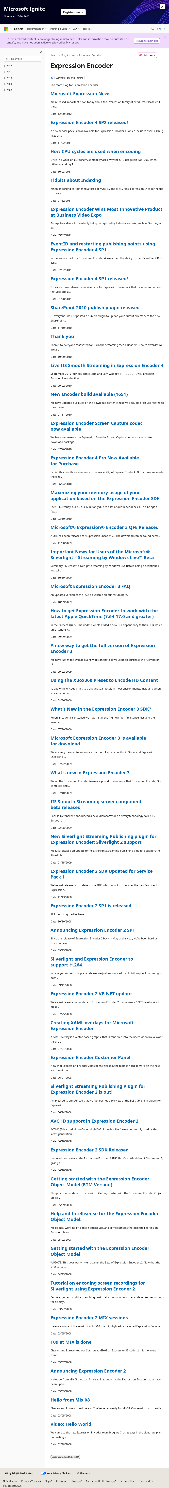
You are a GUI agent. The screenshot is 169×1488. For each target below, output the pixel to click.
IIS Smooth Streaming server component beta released (96, 804)
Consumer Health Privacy (100, 1481)
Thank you (62, 336)
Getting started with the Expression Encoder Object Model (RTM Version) (100, 1182)
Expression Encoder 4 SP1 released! (89, 278)
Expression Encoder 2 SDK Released (90, 1150)
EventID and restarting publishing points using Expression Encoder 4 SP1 (103, 247)
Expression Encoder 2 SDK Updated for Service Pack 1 (102, 874)
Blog (47, 1481)
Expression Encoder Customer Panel (90, 1057)
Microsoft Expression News (81, 93)
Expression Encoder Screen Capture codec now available (97, 426)
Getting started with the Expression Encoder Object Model (100, 1251)
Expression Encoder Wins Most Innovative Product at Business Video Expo (106, 212)
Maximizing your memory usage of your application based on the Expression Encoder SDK (105, 495)
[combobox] (22, 58)
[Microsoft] (6, 29)
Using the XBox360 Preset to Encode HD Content (104, 680)
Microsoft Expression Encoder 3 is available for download (98, 741)
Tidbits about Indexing (76, 180)
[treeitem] (22, 66)
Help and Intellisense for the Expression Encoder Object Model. (105, 1216)
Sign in (161, 28)
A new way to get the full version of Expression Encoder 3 (103, 648)
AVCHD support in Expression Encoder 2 (94, 1121)
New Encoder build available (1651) (89, 394)
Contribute (62, 1481)
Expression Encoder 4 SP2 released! (89, 122)
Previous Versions (31, 1481)
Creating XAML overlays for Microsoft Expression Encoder (92, 1025)
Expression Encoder (90, 55)
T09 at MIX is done (71, 1342)
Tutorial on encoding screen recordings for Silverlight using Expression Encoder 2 (98, 1286)
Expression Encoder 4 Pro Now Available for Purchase (95, 461)
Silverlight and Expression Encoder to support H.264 (92, 962)
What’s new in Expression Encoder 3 (90, 772)
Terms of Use (127, 1481)
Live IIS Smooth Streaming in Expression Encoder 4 (107, 365)
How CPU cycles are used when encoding (96, 151)
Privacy (76, 1481)
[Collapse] (41, 52)
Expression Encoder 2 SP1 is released (91, 906)
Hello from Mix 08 (70, 1400)
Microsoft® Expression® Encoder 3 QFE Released (105, 527)
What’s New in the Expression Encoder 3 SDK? (101, 709)
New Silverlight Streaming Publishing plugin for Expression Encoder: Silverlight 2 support (103, 839)
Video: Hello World (71, 1424)
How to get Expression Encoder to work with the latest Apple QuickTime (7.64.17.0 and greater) (104, 613)
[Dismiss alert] (162, 6)
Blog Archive (68, 55)
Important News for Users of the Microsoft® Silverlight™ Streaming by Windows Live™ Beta (102, 554)
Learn (54, 55)
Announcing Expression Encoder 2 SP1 (93, 930)
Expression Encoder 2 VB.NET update (91, 994)
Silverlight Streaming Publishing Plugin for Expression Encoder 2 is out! (98, 1089)
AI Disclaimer (10, 1481)
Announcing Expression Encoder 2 (88, 1371)
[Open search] (152, 29)
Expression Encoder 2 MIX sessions (89, 1318)
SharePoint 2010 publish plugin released (95, 307)
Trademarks (145, 1481)
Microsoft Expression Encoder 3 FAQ (90, 586)
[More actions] (161, 55)
